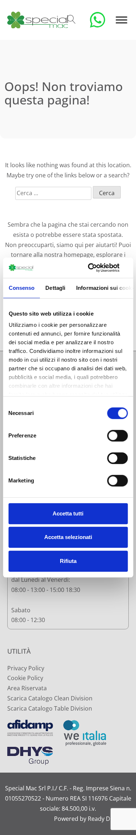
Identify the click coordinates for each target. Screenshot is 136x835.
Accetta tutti (68, 513)
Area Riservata (27, 688)
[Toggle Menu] (121, 19)
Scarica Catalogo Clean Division (49, 698)
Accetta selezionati (68, 537)
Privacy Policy (25, 668)
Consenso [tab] (21, 288)
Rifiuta (68, 561)
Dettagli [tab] (55, 288)
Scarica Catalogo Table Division (49, 708)
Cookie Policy (25, 678)
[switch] (117, 435)
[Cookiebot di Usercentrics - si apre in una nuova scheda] (97, 267)
